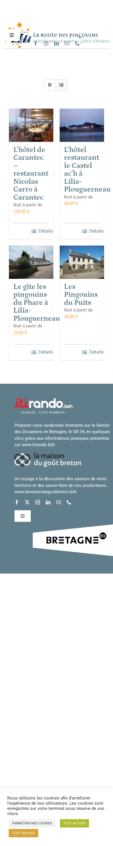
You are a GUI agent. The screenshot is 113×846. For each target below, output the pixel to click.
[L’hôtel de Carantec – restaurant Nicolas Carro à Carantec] (31, 125)
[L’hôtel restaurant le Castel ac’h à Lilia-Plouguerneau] (82, 125)
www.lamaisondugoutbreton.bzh (45, 491)
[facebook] (35, 43)
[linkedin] (56, 43)
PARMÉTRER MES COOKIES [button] (32, 823)
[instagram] (46, 43)
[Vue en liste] (61, 85)
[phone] (77, 43)
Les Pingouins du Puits (81, 295)
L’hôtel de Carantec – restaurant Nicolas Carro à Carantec (30, 174)
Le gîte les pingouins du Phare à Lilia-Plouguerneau (36, 303)
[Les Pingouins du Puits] (82, 262)
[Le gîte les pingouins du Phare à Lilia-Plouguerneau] (31, 262)
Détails (44, 231)
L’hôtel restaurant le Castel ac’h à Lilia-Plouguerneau (87, 170)
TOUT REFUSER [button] (23, 833)
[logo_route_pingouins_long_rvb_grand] (56, 23)
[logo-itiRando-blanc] (43, 400)
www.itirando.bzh (38, 444)
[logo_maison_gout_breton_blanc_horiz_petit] (47, 454)
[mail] (67, 43)
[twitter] (27, 502)
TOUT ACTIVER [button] (74, 823)
